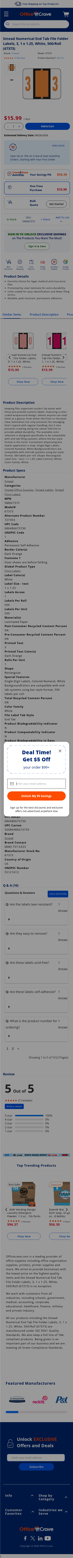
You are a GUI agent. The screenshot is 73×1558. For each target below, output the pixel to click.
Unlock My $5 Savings (36, 796)
